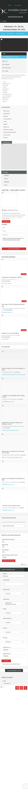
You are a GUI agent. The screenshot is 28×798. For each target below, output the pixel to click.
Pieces (4, 608)
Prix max (5, 637)
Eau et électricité (7, 119)
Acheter (4, 681)
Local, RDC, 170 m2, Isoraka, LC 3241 (11, 505)
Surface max (7, 653)
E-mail (5, 185)
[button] (15, 156)
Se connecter (17, 5)
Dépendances (6, 113)
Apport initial (5, 544)
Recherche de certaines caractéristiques (11, 664)
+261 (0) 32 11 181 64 (12, 210)
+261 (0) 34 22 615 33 (15, 17)
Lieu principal (6, 580)
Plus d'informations (6, 281)
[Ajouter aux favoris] (1, 40)
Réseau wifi (6, 127)
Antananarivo (10, 33)
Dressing (5, 116)
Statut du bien (6, 589)
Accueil (3, 33)
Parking (5, 124)
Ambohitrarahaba (20, 33)
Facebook (6, 175)
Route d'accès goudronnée (9, 132)
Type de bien (6, 599)
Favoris (9, 5)
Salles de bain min (7, 618)
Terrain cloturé (6, 135)
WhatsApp (6, 182)
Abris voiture (6, 111)
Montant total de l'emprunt (8, 539)
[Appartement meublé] (14, 604)
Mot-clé (5, 573)
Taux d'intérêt (5, 549)
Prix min (5, 628)
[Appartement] (14, 603)
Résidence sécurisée (8, 129)
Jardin (4, 121)
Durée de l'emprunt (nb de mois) (9, 555)
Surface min (7, 647)
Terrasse (5, 137)
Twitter (6, 178)
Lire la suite (17, 372)
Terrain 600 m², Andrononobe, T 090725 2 (12, 277)
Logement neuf (7, 683)
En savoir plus (6, 221)
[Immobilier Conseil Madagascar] (14, 11)
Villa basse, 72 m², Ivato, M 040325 (10, 333)
